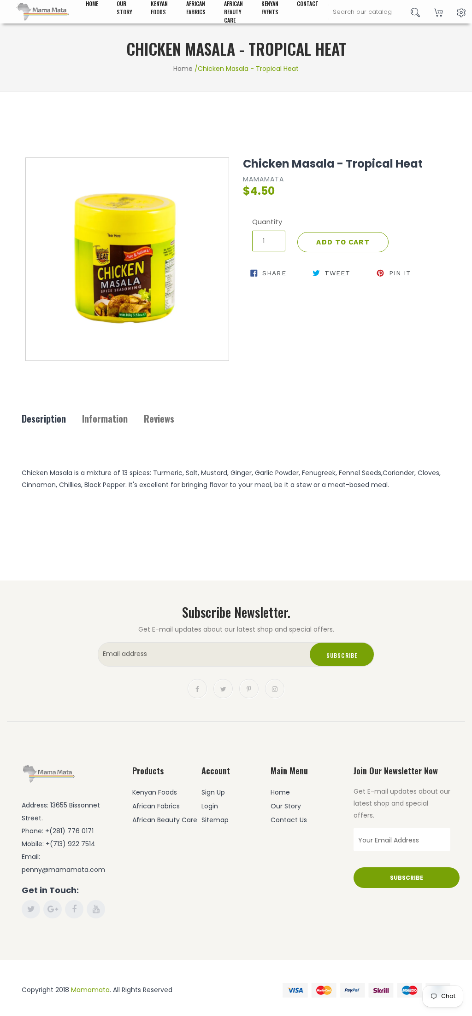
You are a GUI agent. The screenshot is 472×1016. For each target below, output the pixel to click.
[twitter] (223, 688)
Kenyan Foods (154, 792)
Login (209, 806)
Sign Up (213, 792)
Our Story (286, 806)
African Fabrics (156, 806)
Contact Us (289, 819)
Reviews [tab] (159, 418)
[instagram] (274, 688)
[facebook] (197, 688)
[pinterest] (249, 688)
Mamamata (90, 989)
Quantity (267, 221)
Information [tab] (105, 418)
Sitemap (215, 819)
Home (183, 68)
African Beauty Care (164, 819)
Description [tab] (44, 418)
